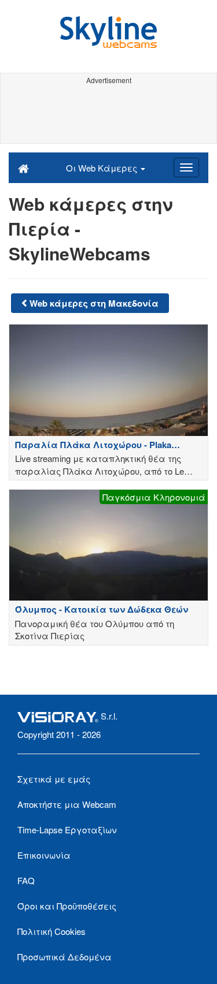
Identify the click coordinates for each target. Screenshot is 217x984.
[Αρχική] (23, 167)
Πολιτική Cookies (51, 931)
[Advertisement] (108, 114)
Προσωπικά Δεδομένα (64, 957)
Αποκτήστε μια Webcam (66, 804)
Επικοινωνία (44, 855)
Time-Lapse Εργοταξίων (67, 829)
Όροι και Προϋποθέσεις (66, 906)
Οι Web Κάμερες (102, 168)
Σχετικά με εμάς (53, 779)
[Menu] (186, 167)
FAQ (26, 880)
